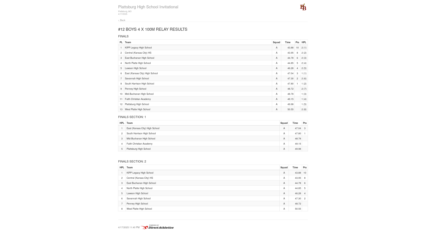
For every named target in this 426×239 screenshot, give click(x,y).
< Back (121, 20)
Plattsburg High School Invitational (148, 6)
